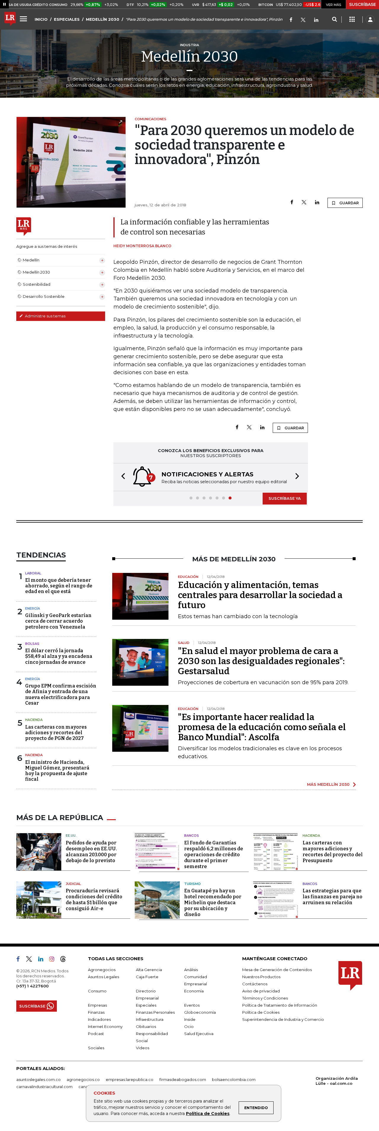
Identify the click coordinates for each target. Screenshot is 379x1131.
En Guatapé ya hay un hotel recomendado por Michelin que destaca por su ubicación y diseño (212, 902)
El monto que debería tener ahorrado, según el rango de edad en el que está (58, 585)
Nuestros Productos (261, 976)
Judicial (73, 884)
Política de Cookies (207, 1113)
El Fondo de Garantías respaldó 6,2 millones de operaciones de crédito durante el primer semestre (213, 854)
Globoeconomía (200, 1012)
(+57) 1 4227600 (32, 986)
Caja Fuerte (147, 976)
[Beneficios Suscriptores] (352, 19)
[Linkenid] (316, 20)
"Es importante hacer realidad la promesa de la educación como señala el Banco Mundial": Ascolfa (262, 727)
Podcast (96, 1033)
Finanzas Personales (155, 1012)
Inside (189, 1019)
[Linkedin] (317, 202)
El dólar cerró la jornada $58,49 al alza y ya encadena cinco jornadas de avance (58, 656)
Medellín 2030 (189, 56)
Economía (194, 991)
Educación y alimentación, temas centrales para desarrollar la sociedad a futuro (260, 595)
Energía (32, 608)
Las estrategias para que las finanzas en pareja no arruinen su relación (332, 896)
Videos (142, 1047)
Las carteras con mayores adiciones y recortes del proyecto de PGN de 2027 (56, 732)
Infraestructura (149, 1019)
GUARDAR (348, 203)
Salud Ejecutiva (198, 1033)
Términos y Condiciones (265, 998)
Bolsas (32, 644)
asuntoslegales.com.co (38, 1079)
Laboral (33, 573)
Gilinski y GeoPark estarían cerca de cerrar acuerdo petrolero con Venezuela (58, 621)
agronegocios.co (83, 1079)
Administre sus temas (44, 316)
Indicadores (99, 1019)
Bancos (191, 835)
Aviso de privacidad (261, 991)
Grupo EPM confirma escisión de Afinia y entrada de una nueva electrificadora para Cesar (60, 694)
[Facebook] (291, 20)
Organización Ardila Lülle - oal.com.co (337, 1081)
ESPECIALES (67, 19)
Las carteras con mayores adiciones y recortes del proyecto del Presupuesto (333, 851)
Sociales (96, 1047)
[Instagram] (54, 960)
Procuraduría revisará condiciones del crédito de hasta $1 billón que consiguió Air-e (94, 899)
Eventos (192, 1005)
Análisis (191, 969)
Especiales (146, 1005)
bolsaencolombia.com (234, 1079)
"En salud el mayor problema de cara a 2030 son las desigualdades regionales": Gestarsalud (261, 661)
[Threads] (65, 960)
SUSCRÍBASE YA (285, 498)
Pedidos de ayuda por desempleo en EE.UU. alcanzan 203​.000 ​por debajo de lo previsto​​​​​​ (91, 851)
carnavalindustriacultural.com (44, 1086)
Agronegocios (101, 969)
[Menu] (24, 19)
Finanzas (96, 1012)
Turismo (192, 884)
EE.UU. (71, 835)
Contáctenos (254, 983)
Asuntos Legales (103, 976)
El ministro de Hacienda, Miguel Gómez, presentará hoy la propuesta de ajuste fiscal (57, 770)
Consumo (97, 991)
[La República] (10, 19)
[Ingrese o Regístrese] (370, 19)
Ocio (189, 1026)
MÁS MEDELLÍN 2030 (328, 784)
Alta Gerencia (149, 969)
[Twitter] (303, 20)
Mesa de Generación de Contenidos (277, 969)
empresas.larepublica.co (129, 1079)
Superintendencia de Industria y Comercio (283, 1019)
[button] (121, 477)
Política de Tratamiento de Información (279, 1005)
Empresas (97, 1005)
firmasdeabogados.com (182, 1079)
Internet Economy (105, 1026)
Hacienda (34, 720)
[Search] (334, 20)
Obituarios (146, 1026)
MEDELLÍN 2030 (102, 19)
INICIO (41, 19)
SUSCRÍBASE (362, 4)
